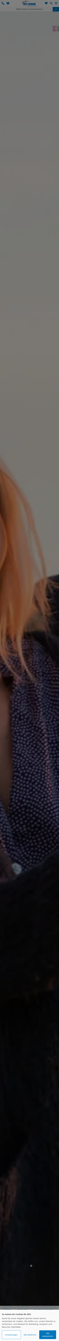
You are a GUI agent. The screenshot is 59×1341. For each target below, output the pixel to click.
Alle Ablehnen (30, 1334)
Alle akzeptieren (47, 1334)
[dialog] (29, 1325)
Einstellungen (11, 1334)
